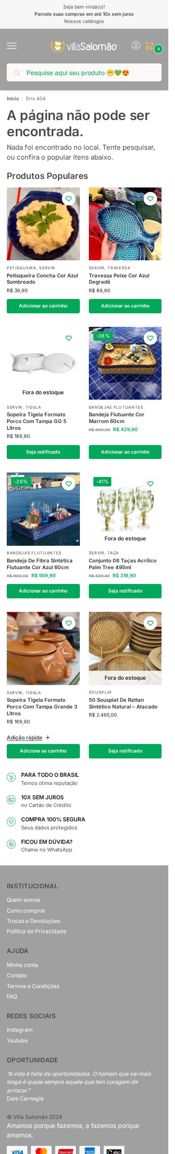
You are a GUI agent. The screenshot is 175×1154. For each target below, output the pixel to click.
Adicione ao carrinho (43, 751)
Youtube (17, 1040)
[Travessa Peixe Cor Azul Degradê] (125, 224)
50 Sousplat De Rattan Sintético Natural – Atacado (123, 703)
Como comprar (26, 910)
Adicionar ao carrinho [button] (43, 306)
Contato (17, 975)
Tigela (33, 407)
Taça (113, 553)
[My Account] (136, 46)
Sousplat (101, 692)
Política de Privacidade (36, 931)
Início (13, 99)
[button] (151, 46)
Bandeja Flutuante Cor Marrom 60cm (116, 417)
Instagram (20, 1029)
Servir (47, 268)
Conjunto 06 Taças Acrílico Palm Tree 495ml (123, 563)
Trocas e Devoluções (33, 921)
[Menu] (20, 46)
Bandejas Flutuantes (116, 407)
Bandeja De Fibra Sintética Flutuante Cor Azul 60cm (40, 563)
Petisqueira (21, 268)
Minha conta (22, 965)
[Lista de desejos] (68, 198)
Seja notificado (43, 452)
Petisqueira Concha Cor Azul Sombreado (42, 278)
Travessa (119, 268)
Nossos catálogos (84, 21)
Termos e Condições (33, 986)
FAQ (12, 996)
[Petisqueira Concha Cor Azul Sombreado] (43, 224)
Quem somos (23, 899)
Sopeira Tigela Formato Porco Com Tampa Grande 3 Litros (42, 707)
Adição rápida (24, 737)
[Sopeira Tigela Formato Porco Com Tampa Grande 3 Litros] (43, 648)
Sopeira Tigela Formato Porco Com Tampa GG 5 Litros (36, 421)
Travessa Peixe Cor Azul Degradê (119, 278)
